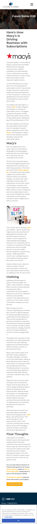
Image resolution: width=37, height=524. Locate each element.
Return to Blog (15, 484)
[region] (18, 514)
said (28, 228)
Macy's (8, 133)
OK (18, 520)
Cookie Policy (9, 517)
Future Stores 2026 (24, 16)
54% (13, 107)
